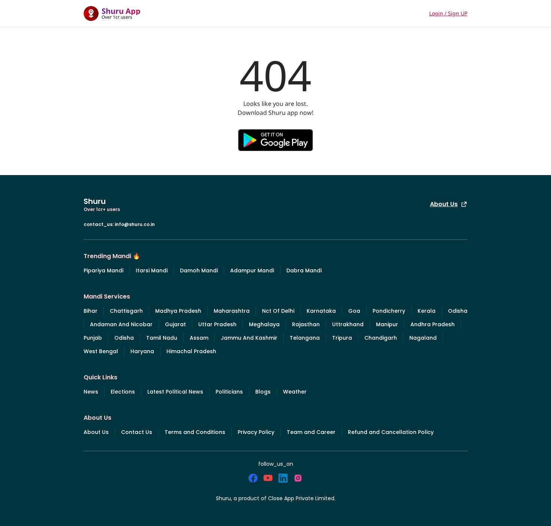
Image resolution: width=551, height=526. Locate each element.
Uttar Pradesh (217, 324)
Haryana (142, 351)
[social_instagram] (297, 478)
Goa (354, 311)
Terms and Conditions (195, 432)
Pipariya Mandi (103, 270)
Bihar (90, 311)
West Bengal (101, 351)
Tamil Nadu (161, 338)
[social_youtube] (268, 478)
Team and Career (311, 432)
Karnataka (321, 311)
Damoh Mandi (199, 270)
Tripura (342, 338)
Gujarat (175, 324)
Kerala (427, 311)
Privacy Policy (256, 432)
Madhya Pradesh (178, 311)
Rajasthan (306, 324)
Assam (199, 338)
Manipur (387, 324)
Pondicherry (389, 311)
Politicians (229, 391)
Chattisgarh (126, 311)
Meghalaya (264, 324)
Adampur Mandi (252, 270)
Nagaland (423, 338)
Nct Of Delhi (278, 311)
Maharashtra (232, 311)
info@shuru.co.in (135, 224)
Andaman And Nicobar (121, 324)
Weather (295, 391)
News (91, 391)
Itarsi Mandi (152, 270)
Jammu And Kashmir (249, 338)
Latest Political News (175, 391)
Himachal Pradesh (191, 351)
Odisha (457, 311)
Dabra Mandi (304, 270)
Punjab (93, 338)
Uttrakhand (348, 324)
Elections (123, 391)
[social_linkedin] (282, 478)
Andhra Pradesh (432, 324)
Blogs (263, 391)
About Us (444, 204)
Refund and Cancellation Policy (391, 432)
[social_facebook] (253, 478)
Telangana (305, 338)
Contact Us (136, 432)
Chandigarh (380, 338)
